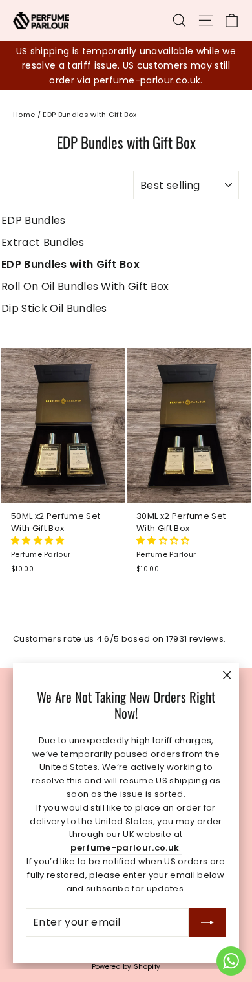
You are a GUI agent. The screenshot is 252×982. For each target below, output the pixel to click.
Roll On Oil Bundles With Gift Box (85, 286)
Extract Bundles (42, 242)
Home (24, 114)
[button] (39, 540)
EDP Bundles (33, 220)
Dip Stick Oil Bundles (54, 308)
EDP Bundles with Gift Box (70, 264)
